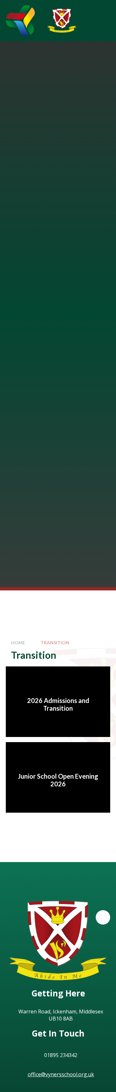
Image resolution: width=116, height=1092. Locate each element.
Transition (55, 642)
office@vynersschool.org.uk (61, 1074)
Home (18, 642)
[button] (103, 917)
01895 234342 (60, 1055)
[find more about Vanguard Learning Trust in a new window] (20, 20)
